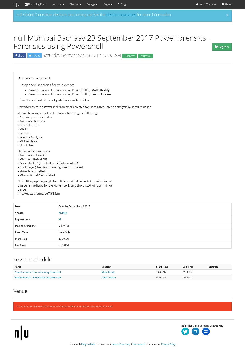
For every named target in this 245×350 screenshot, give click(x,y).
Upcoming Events (37, 4)
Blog (123, 4)
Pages (107, 4)
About (228, 4)
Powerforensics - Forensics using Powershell (37, 272)
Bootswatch (139, 344)
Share (20, 55)
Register (223, 47)
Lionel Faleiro (109, 277)
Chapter (74, 4)
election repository (121, 14)
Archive (57, 4)
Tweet (36, 55)
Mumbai (63, 212)
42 (60, 219)
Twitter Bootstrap (120, 344)
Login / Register (207, 4)
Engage (91, 4)
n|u (16, 4)
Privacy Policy (168, 344)
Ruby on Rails (88, 344)
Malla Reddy (108, 272)
